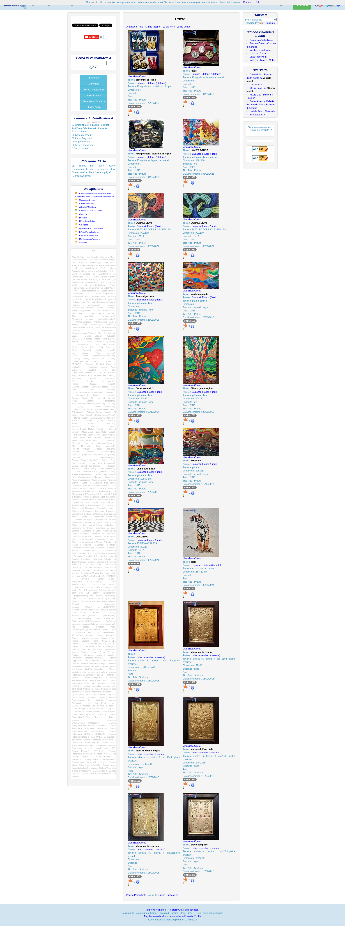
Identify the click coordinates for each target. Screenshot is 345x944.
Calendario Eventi (87, 200)
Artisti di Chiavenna (91, 486)
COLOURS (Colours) (82, 339)
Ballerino (75, 649)
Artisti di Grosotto (80, 488)
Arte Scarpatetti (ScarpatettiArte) (86, 629)
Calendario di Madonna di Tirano (87, 542)
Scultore (75, 655)
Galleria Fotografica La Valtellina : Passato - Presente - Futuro (94, 675)
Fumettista (97, 649)
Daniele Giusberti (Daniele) (100, 342)
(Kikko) (111, 404)
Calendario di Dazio (91, 531)
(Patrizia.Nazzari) (82, 618)
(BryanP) (80, 579)
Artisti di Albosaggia (81, 480)
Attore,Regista (109, 647)
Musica (104, 638)
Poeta (102, 652)
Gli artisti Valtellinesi (87, 207)
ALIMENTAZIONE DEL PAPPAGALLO (98, 576)
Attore (98, 647)
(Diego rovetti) (80, 358)
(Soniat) (109, 466)
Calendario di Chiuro (82, 528)
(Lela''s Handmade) (102, 406)
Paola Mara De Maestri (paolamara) (93, 438)
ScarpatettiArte (257, 114)
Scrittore (111, 652)
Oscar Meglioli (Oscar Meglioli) (101, 435)
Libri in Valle (256, 84)
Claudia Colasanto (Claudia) (100, 336)
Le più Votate (183, 26)
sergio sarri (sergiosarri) (102, 463)
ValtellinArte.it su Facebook (184, 909)
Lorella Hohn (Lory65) (82, 409)
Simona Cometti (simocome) (86, 466)
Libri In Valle (94, 107)
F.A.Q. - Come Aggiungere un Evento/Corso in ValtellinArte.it (94, 274)
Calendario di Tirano (87, 562)
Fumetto (75, 638)
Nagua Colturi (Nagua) (105, 432)
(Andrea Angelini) (81, 322)
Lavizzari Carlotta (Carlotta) (206, 565)
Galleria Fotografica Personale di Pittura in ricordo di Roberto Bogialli (94, 754)
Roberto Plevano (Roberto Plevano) (93, 449)
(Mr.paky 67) (86, 432)
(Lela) (77, 406)
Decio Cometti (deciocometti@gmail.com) (93, 356)
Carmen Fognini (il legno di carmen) (93, 398)
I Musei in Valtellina (87, 221)
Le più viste (169, 26)
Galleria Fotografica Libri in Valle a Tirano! (93, 706)
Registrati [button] (303, 5)
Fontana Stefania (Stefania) (151, 83)
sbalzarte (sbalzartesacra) (93, 457)
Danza (99, 635)
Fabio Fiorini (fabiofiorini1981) (85, 372)
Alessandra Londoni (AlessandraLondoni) (93, 319)
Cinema (89, 635)
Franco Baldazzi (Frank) (93, 384)
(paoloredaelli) (107, 615)
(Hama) (109, 395)
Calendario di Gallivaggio (103, 534)
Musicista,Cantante (80, 652)
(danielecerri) (80, 344)
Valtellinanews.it (258, 56)
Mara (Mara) (86, 415)
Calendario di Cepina (93, 522)
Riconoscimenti (108, 310)
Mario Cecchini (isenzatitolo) (93, 401)
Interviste (93, 77)
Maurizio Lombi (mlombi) (84, 615)
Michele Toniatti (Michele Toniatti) (87, 429)
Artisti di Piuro (85, 494)
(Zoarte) (81, 477)
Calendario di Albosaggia (83, 508)
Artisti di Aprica (99, 480)
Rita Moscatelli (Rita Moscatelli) (93, 446)
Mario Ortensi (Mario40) (93, 423)
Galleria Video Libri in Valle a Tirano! (89, 762)
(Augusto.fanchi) (103, 330)
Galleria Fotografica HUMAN (84, 709)
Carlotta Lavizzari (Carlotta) (84, 333)
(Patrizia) (108, 440)
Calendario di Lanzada (82, 539)
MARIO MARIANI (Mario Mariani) (93, 420)
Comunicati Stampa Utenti (90, 210)
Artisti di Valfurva (79, 505)
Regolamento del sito (155, 916)
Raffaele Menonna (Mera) (93, 426)
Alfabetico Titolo (134, 26)
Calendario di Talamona (91, 559)
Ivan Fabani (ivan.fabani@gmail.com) (88, 404)
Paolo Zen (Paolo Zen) (84, 440)
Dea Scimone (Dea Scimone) (93, 353)
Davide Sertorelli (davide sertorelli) (93, 350)
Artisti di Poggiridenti (101, 494)
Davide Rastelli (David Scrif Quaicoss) (93, 347)
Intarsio (84, 638)
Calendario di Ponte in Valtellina (91, 553)
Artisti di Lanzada (98, 488)
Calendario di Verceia (89, 573)
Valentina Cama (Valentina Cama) (99, 471)
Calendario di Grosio (81, 536)
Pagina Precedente (136, 895)
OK (257, 2)
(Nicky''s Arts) (79, 435)
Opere (100, 308)
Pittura (112, 638)
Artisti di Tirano (95, 500)
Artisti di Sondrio (107, 497)
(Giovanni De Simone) (85, 395)
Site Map (83, 242)
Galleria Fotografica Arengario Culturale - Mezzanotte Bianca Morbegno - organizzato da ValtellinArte (94, 666)
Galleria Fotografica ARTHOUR (88, 751)
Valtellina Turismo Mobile (263, 60)
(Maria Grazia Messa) (104, 415)
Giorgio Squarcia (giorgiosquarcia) (87, 392)
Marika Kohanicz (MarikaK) (103, 418)
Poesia (75, 641)
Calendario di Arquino (105, 511)
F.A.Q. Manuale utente (89, 232)
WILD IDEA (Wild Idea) (82, 474)
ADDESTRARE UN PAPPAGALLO (100, 759)
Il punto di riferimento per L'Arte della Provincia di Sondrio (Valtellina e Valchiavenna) (94, 302)
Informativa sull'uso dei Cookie (185, 916)
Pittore (94, 652)
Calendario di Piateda (91, 550)
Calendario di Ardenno (82, 511)
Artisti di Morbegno (99, 491)
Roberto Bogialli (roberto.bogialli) (93, 452)
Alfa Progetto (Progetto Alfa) (93, 627)
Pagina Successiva (168, 895)
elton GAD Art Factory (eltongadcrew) (93, 593)
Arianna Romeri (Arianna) (83, 327)
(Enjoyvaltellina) (80, 596)
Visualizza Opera (137, 76)
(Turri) (76, 471)
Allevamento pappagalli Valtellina (99, 655)
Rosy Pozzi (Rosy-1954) (104, 454)
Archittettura (77, 635)
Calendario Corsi (86, 203)
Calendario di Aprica (105, 508)
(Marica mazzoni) (80, 418)
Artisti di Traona (92, 502)
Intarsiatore (110, 649)
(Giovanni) (109, 392)
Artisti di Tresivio (107, 502)
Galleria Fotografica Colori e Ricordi (89, 714)
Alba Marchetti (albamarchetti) (93, 316)
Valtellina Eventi (258, 53)
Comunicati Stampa (93, 101)
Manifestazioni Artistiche (89, 239)
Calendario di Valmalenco (92, 570)
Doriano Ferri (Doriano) (103, 358)
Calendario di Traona (93, 565)
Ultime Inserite (152, 26)
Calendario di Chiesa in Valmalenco (99, 525)
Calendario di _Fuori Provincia (101, 505)
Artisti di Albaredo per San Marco (100, 477)
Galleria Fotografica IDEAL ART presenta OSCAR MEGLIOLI (94, 683)
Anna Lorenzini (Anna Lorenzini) (98, 324)
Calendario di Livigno (105, 539)
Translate (270, 23)
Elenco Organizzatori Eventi (102, 262)
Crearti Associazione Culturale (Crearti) (97, 590)
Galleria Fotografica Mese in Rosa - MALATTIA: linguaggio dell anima (94, 737)
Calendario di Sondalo (93, 556)
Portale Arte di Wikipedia (262, 111)
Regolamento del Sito (88, 235)
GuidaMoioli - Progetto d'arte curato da (260, 78)
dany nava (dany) (105, 344)
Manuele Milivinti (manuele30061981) (93, 607)
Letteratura (94, 638)
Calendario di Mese (105, 545)
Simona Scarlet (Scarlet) (84, 460)
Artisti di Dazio (108, 486)
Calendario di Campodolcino (92, 517)
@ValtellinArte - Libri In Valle (91, 228)
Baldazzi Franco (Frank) (204, 153)
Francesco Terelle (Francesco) (93, 378)
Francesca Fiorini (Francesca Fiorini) (97, 375)
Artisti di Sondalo (91, 497)
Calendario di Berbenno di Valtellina (87, 514)
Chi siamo (83, 225)
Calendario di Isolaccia (104, 536)
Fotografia (110, 635)
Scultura (85, 641)
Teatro (95, 641)
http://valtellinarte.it (156, 909)
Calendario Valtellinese (261, 40)
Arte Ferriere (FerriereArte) (102, 596)
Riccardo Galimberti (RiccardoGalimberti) (93, 443)
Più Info (247, 2)
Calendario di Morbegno (83, 548)
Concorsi (94, 83)
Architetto (90, 647)
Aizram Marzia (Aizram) (102, 313)
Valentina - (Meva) (104, 613)
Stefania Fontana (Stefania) (84, 469)
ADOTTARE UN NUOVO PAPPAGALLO (95, 632)
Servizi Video (93, 95)
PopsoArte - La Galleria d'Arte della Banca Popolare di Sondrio (261, 104)
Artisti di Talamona (80, 500)
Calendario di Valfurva (92, 567)
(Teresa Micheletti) (106, 469)
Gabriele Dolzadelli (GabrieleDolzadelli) (90, 387)
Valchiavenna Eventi (260, 50)
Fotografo (86, 649)
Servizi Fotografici (94, 89)
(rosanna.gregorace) (81, 454)
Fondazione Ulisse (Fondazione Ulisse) (89, 599)
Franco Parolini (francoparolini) (93, 381)
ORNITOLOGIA (109, 629)
